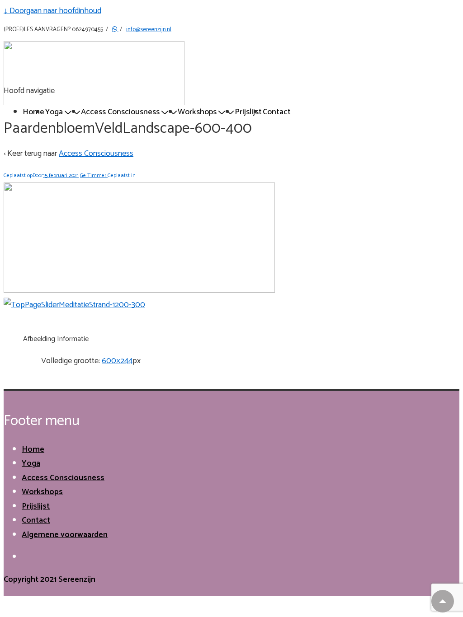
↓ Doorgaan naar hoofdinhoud (52, 11)
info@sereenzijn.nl (148, 29)
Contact (277, 112)
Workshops (42, 492)
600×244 (117, 361)
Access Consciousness (96, 153)
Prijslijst (248, 112)
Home (33, 112)
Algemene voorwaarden (65, 535)
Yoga (31, 463)
